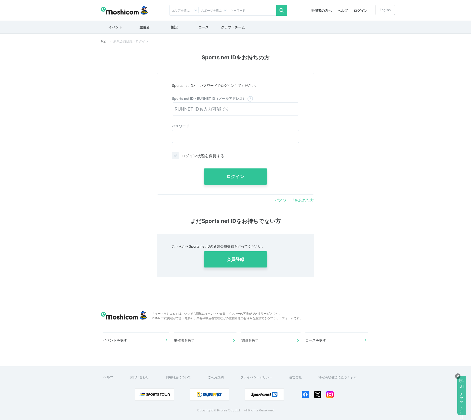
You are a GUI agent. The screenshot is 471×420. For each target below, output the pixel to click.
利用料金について (178, 377)
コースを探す (315, 340)
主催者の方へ (321, 10)
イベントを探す (115, 340)
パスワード (180, 126)
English (385, 10)
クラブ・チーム (233, 27)
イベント (115, 27)
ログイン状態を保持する (202, 155)
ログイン (360, 10)
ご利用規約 (216, 377)
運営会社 (295, 377)
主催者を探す (184, 340)
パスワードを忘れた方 (294, 200)
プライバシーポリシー (256, 377)
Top (103, 41)
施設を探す (250, 340)
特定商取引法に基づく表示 (337, 377)
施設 (174, 27)
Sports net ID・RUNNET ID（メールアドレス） (209, 98)
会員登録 (235, 259)
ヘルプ (343, 10)
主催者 (145, 27)
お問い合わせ (139, 377)
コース (203, 27)
